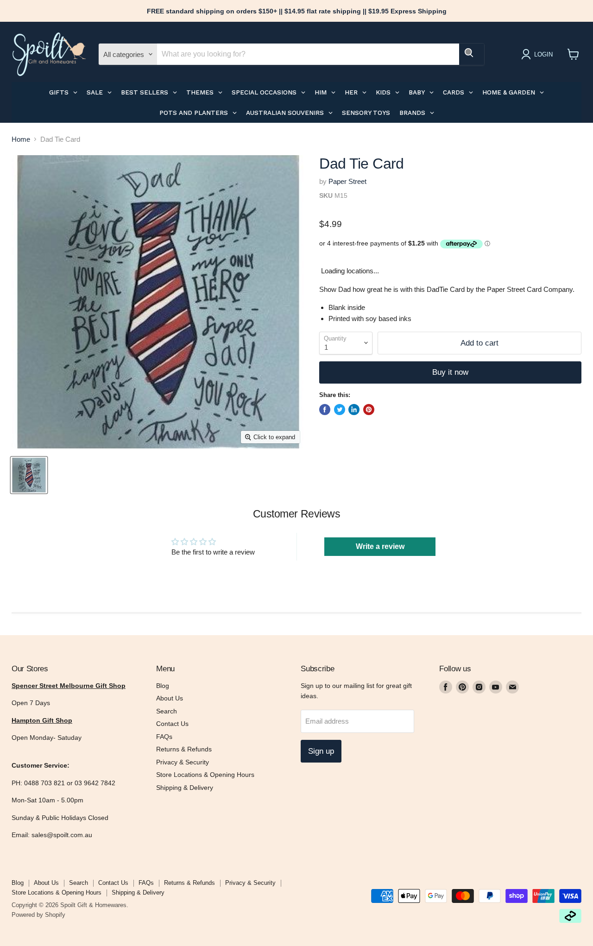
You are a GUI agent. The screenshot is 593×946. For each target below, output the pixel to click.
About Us (169, 698)
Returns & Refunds (184, 749)
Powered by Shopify (38, 914)
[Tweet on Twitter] (339, 409)
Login (543, 54)
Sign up (321, 751)
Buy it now (450, 372)
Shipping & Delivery (184, 787)
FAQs (164, 736)
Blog (162, 685)
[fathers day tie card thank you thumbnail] (29, 475)
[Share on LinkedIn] (354, 409)
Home (21, 139)
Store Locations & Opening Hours (205, 774)
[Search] (471, 54)
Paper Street (347, 181)
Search (166, 711)
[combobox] (308, 54)
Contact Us (172, 723)
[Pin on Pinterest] (368, 409)
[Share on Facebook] (324, 409)
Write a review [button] (380, 546)
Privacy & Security (182, 762)
